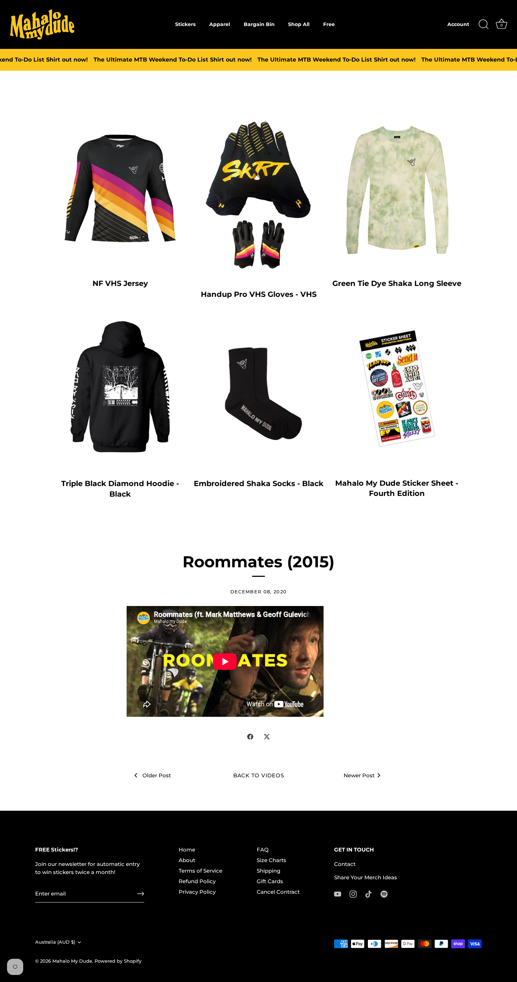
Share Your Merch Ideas (365, 877)
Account (458, 24)
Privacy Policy (197, 891)
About (187, 860)
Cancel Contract (278, 891)
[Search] (483, 24)
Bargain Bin (259, 24)
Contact (345, 864)
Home (187, 849)
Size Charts (271, 860)
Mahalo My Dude (72, 961)
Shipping (268, 870)
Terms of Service (200, 870)
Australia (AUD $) (55, 942)
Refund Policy (197, 881)
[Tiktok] (368, 893)
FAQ (263, 849)
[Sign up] (140, 893)
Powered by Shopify (118, 961)
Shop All (298, 24)
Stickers (185, 24)
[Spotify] (384, 893)
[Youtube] (337, 893)
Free (329, 24)
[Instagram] (353, 893)
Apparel (219, 24)
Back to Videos (258, 775)
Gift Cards (270, 881)
